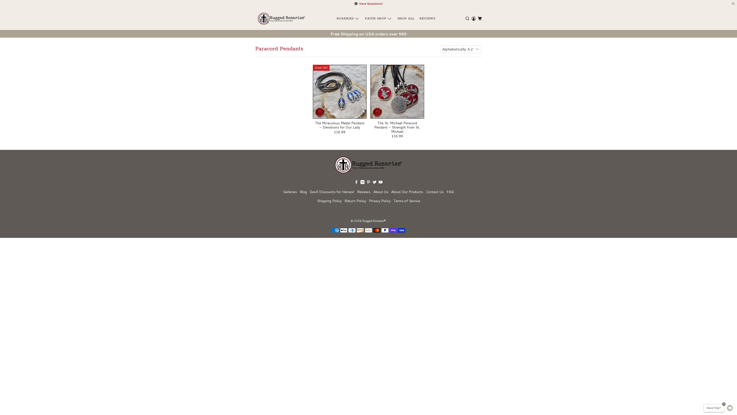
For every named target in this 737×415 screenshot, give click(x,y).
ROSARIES (345, 18)
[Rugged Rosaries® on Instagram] (362, 182)
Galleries (290, 191)
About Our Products (407, 191)
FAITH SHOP (375, 18)
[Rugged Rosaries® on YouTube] (380, 182)
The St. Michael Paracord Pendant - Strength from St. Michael (397, 127)
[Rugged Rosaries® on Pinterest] (368, 182)
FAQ (450, 191)
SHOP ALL (405, 18)
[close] (733, 4)
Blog (303, 191)
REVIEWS (427, 18)
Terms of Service (406, 200)
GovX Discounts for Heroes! (332, 191)
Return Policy (355, 200)
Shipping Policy (329, 200)
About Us (380, 191)
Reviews (363, 191)
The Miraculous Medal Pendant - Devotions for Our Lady (339, 124)
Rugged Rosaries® (374, 221)
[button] (730, 408)
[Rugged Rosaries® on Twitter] (375, 182)
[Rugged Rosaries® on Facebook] (356, 182)
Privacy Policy (380, 200)
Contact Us (435, 191)
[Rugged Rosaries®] (281, 19)
